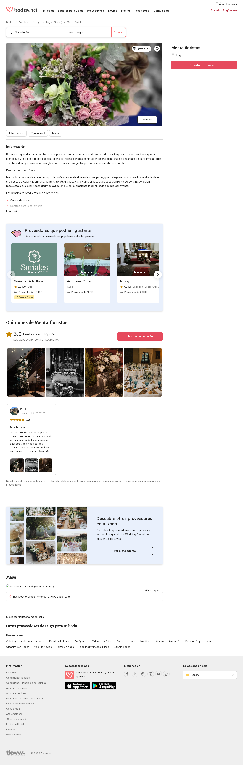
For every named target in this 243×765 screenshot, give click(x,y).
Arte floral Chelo (79, 281)
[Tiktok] (166, 674)
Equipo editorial (15, 724)
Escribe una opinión (140, 336)
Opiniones (38, 133)
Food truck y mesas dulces (94, 646)
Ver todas (147, 119)
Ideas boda (142, 10)
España (195, 674)
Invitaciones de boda (32, 641)
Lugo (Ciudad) (54, 22)
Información (16, 133)
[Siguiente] (158, 275)
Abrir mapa (152, 590)
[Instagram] (150, 674)
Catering (11, 641)
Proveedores (95, 10)
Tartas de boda (65, 646)
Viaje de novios (43, 646)
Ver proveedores (125, 551)
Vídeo (95, 641)
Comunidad (161, 10)
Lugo (39, 22)
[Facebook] (127, 674)
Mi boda (48, 10)
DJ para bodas (122, 646)
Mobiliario (145, 641)
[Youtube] (158, 674)
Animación (175, 641)
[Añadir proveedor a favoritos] (157, 49)
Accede (215, 10)
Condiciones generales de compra (26, 682)
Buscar (118, 32)
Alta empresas (14, 713)
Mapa (55, 133)
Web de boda (14, 734)
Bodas (10, 22)
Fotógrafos (81, 641)
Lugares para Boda (70, 10)
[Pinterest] (143, 674)
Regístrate (230, 10)
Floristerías (25, 22)
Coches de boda (126, 641)
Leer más (12, 211)
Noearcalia (37, 617)
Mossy (124, 281)
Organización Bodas (17, 646)
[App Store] (77, 688)
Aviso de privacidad (17, 688)
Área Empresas (227, 4)
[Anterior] (11, 275)
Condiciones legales (18, 677)
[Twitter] (135, 674)
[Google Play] (103, 688)
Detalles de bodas (59, 641)
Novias (112, 10)
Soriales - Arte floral (28, 281)
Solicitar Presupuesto (204, 65)
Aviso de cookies (16, 693)
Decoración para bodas (198, 641)
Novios (125, 10)
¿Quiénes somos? (16, 719)
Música (108, 641)
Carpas (160, 641)
